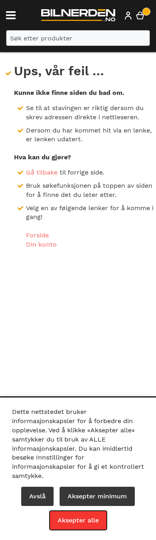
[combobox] (78, 38)
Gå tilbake (42, 172)
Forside (37, 235)
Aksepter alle (78, 520)
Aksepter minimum (97, 496)
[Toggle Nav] (11, 15)
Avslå (37, 496)
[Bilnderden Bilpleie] (78, 17)
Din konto (41, 244)
